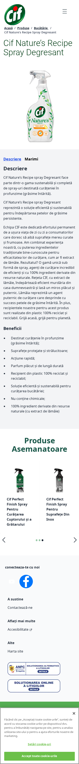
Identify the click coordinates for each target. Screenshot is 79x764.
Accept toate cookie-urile (39, 756)
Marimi (31, 158)
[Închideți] (74, 713)
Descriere (12, 158)
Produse (23, 28)
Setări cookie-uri (39, 744)
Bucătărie (41, 28)
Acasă (8, 28)
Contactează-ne (20, 607)
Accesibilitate (18, 629)
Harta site (15, 651)
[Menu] (64, 11)
